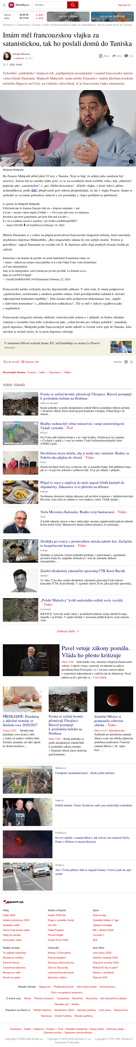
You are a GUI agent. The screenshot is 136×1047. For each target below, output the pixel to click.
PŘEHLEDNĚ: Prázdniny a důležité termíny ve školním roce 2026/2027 (21, 720)
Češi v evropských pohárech (67, 992)
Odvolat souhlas (53, 1032)
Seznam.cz (124, 5)
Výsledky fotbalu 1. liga (105, 920)
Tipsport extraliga (102, 925)
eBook (106, 56)
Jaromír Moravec (21, 54)
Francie (31, 372)
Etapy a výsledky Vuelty (61, 920)
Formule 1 (98, 935)
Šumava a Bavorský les (61, 962)
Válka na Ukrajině (49, 403)
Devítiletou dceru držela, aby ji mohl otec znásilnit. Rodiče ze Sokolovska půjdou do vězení (84, 455)
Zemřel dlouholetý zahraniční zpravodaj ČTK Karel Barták (82, 570)
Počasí (43, 433)
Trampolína (62, 998)
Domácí (44, 576)
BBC (34, 190)
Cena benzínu (107, 986)
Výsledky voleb (11, 925)
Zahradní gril (61, 1004)
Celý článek (100, 677)
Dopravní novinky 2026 (106, 962)
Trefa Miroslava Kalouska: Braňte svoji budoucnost (77, 511)
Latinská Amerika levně (61, 972)
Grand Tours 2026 (58, 940)
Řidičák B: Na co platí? (105, 967)
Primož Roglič (55, 935)
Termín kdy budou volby (16, 930)
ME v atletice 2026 (103, 930)
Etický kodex (97, 1029)
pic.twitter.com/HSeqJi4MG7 (60, 221)
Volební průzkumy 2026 (16, 920)
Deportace (55, 372)
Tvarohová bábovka (14, 967)
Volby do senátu (12, 935)
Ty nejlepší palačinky (14, 952)
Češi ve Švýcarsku (58, 967)
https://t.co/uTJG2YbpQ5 (17, 275)
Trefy (43, 517)
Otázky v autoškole (103, 972)
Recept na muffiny (13, 957)
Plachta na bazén (44, 998)
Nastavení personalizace (78, 1032)
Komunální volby (12, 940)
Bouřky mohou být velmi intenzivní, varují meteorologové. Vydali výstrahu (82, 425)
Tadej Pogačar (56, 930)
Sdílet (119, 56)
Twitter (27, 1029)
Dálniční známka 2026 (105, 957)
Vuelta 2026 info (57, 915)
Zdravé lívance (11, 962)
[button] (68, 128)
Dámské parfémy (86, 1010)
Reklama (39, 1029)
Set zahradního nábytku (113, 998)
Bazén (27, 998)
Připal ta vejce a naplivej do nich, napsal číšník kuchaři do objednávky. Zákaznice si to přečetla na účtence (82, 484)
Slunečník (77, 998)
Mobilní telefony (42, 1010)
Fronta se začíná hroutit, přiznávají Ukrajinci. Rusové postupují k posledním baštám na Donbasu (86, 396)
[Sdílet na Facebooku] (126, 362)
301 (131, 56)
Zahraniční (9, 347)
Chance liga (99, 915)
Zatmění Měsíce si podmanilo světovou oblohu (108, 720)
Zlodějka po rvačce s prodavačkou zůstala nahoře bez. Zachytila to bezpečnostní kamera (86, 543)
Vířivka (75, 1004)
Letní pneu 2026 (102, 952)
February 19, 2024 (54, 225)
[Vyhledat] (72, 4)
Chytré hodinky (63, 1015)
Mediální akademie (76, 1029)
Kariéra (51, 1029)
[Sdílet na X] (131, 362)
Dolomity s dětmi (57, 977)
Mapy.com (45, 986)
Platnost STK (100, 977)
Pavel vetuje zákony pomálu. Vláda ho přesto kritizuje (96, 651)
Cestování (45, 609)
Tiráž (60, 1029)
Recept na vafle (11, 972)
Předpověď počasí (63, 986)
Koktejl (43, 491)
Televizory (46, 1015)
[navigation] (4, 5)
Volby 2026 (9, 915)
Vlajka (67, 372)
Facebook (15, 1029)
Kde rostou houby (87, 986)
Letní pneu (105, 1010)
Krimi (43, 462)
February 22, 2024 (60, 279)
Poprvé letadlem (57, 957)
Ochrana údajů (115, 1029)
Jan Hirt (52, 925)
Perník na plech (11, 977)
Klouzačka (91, 998)
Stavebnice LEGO (64, 1010)
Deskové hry (121, 1010)
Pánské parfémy (83, 1015)
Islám (42, 372)
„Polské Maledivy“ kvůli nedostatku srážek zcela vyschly (81, 600)
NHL (95, 940)
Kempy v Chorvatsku (59, 952)
